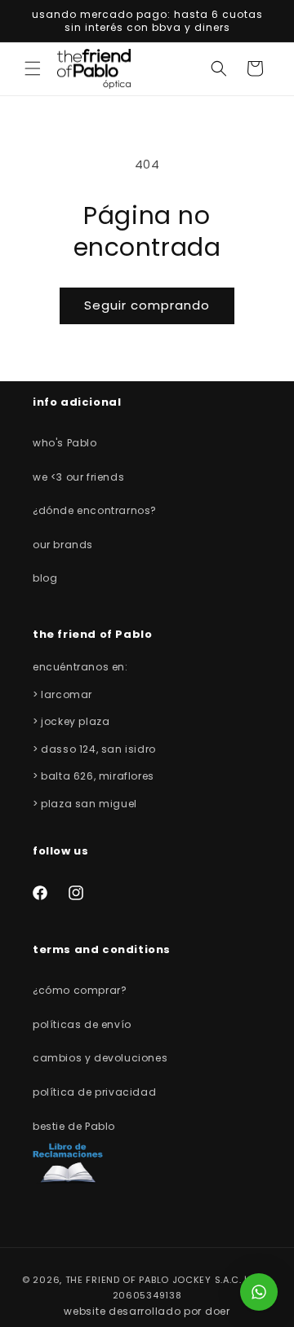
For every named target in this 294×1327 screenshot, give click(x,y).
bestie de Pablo (74, 1126)
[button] (33, 68)
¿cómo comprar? (80, 990)
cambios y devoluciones (100, 1058)
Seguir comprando (147, 305)
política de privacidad (94, 1092)
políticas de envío (82, 1024)
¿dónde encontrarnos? (95, 510)
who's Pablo (65, 443)
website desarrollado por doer (146, 1311)
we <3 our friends (78, 477)
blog (45, 578)
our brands (63, 544)
